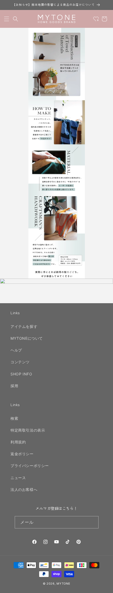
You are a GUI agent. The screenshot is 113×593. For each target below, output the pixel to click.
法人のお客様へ (24, 489)
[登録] (92, 522)
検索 (14, 418)
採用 (14, 386)
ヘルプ (16, 350)
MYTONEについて (27, 338)
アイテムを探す (24, 326)
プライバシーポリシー (30, 465)
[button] (6, 19)
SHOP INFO (21, 374)
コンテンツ (20, 362)
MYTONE (63, 583)
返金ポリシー (22, 454)
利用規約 (18, 442)
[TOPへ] (103, 586)
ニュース (18, 477)
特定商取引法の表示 (28, 430)
